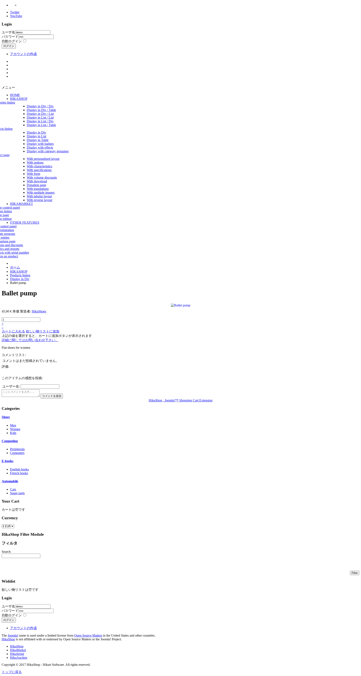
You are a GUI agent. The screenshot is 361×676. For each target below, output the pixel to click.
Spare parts (17, 493)
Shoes (6, 417)
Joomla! (13, 635)
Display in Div (19, 279)
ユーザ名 (8, 32)
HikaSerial (17, 654)
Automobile (10, 481)
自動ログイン (12, 41)
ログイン (8, 46)
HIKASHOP (18, 271)
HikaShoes (39, 311)
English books (19, 469)
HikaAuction (18, 657)
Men (13, 425)
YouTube (16, 16)
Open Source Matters (88, 635)
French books (19, 473)
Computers (17, 453)
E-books (7, 461)
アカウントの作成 (23, 54)
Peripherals (17, 449)
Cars (13, 489)
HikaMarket (18, 650)
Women (15, 429)
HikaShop (8, 639)
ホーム (15, 267)
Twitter (14, 12)
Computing (10, 441)
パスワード (10, 36)
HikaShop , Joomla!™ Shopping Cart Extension (180, 400)
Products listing (20, 275)
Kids (13, 433)
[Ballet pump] (180, 305)
